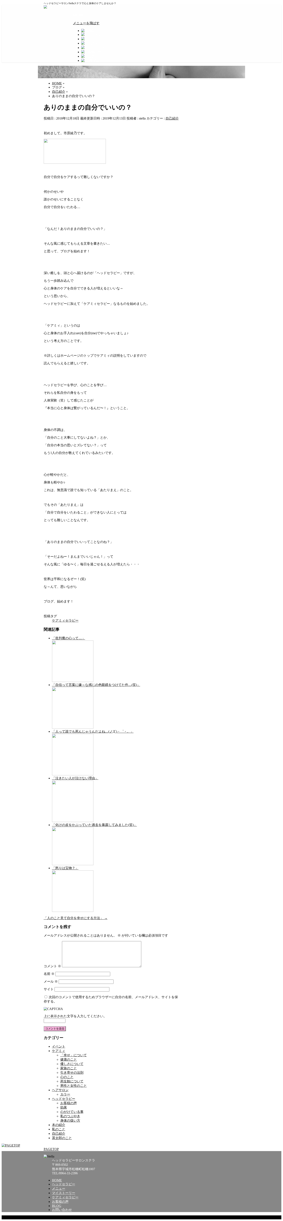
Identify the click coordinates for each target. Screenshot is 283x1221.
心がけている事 (71, 1112)
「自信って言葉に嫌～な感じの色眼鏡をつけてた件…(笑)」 (96, 685)
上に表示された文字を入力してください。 (75, 1016)
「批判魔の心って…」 (68, 638)
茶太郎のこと (62, 1138)
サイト (49, 989)
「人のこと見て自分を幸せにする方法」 (76, 918)
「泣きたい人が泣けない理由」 (75, 778)
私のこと (58, 1129)
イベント (58, 1046)
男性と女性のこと (73, 1085)
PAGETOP (51, 1149)
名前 (49, 974)
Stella (64, 1217)
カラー (65, 1094)
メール (51, 981)
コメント (52, 966)
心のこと (67, 1077)
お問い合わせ (62, 1209)
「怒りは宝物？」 (65, 868)
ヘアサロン (60, 1090)
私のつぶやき (70, 1116)
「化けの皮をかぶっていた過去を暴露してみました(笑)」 (94, 825)
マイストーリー (63, 1193)
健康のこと (68, 1059)
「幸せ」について (73, 1055)
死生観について (71, 1081)
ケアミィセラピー (65, 620)
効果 (63, 1107)
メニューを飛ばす (86, 23)
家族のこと (68, 1068)
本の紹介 (58, 1125)
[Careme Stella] (56, 7)
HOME (57, 1180)
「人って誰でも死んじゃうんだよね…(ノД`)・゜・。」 (93, 731)
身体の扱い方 (70, 1120)
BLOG (56, 1206)
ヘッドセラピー (63, 1098)
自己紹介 (172, 118)
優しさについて (71, 1064)
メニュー (58, 1188)
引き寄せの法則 (71, 1072)
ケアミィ (58, 1051)
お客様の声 (68, 1103)
